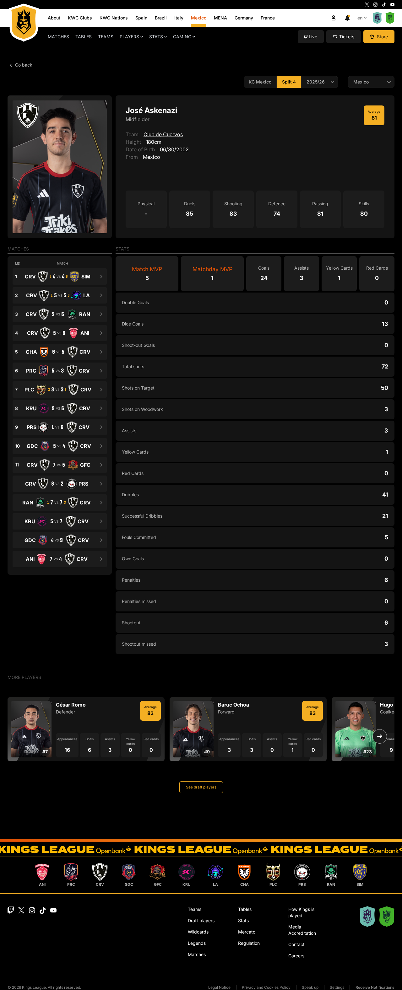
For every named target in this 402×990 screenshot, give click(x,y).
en (360, 17)
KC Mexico (260, 81)
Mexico (198, 17)
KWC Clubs (80, 17)
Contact (296, 944)
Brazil (161, 17)
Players (129, 36)
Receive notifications (375, 987)
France (268, 17)
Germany (244, 17)
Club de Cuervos (163, 134)
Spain (141, 17)
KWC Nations (114, 17)
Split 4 (289, 81)
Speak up (310, 987)
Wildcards (198, 931)
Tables (83, 36)
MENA (220, 17)
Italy (178, 17)
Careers (296, 955)
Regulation (249, 943)
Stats (156, 36)
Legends (197, 943)
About (54, 17)
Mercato (246, 931)
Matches (58, 36)
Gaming (182, 36)
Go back (23, 64)
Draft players (201, 920)
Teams (105, 36)
